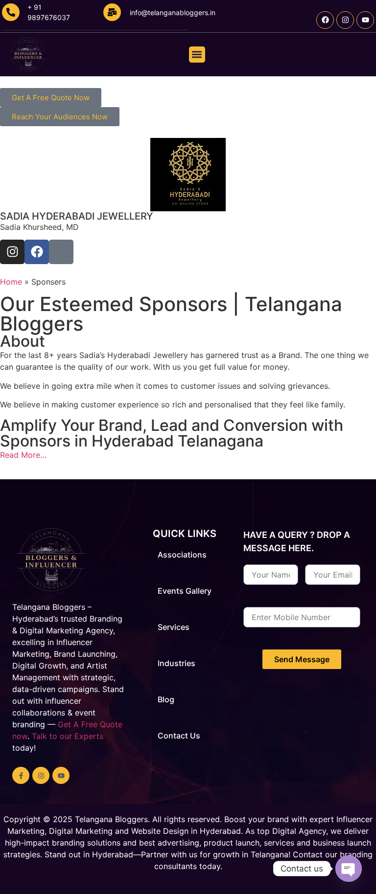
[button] (197, 54)
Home (11, 282)
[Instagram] (345, 20)
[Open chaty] (348, 868)
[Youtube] (365, 20)
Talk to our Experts (67, 736)
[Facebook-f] (20, 775)
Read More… (23, 455)
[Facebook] (325, 20)
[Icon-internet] (61, 252)
